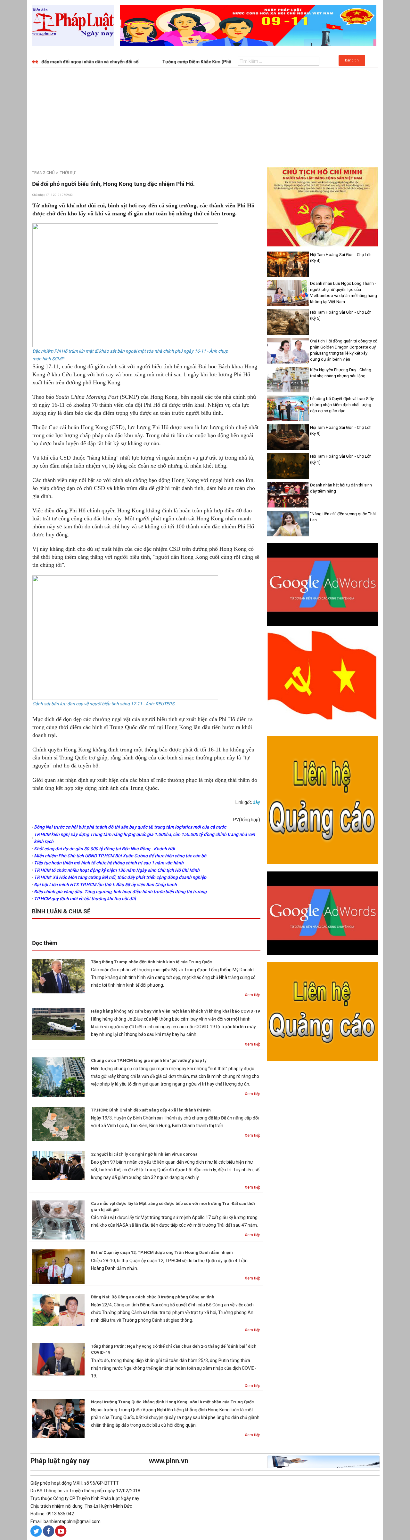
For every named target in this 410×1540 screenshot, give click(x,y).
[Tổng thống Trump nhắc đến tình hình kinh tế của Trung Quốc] (58, 975)
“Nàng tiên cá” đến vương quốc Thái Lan (343, 516)
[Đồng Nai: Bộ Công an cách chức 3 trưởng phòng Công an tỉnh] (58, 1309)
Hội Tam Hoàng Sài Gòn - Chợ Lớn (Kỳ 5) (341, 315)
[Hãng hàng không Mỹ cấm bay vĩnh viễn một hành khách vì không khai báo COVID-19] (58, 1023)
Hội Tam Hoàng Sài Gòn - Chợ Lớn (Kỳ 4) (341, 257)
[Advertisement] (205, 116)
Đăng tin (352, 60)
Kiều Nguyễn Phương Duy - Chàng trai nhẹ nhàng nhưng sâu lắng (340, 372)
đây (256, 802)
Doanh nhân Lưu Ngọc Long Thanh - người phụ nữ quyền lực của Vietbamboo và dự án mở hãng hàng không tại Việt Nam (343, 292)
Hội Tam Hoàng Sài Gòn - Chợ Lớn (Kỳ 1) (341, 459)
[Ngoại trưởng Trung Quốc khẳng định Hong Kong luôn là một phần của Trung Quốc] (58, 1417)
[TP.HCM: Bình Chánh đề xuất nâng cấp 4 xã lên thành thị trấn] (58, 1123)
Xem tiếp (252, 995)
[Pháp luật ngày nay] (73, 25)
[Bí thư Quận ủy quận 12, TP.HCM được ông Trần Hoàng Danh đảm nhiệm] (58, 1266)
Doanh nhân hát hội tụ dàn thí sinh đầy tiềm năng (341, 488)
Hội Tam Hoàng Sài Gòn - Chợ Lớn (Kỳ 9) (341, 430)
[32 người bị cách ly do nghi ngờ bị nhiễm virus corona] (58, 1165)
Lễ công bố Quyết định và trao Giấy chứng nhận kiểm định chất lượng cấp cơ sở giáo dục (342, 404)
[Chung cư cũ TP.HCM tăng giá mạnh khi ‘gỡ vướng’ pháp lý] (58, 1076)
